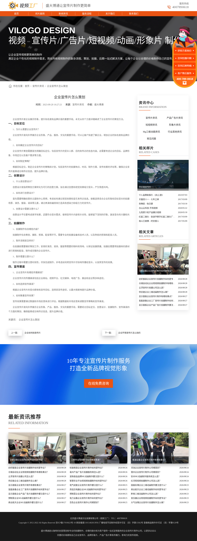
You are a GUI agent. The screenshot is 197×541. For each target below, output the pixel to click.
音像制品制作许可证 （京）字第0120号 (161, 523)
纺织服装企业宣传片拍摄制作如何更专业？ (158, 279)
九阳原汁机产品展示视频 (150, 212)
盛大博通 (45, 531)
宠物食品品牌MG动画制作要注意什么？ (87, 476)
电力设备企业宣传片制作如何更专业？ (87, 498)
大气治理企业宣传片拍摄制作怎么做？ (148, 502)
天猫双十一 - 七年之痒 (149, 199)
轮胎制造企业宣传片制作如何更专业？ (87, 468)
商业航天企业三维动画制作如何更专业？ (149, 489)
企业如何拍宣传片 (33, 333)
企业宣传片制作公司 (133, 531)
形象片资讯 (175, 125)
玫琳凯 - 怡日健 (146, 204)
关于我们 (110, 13)
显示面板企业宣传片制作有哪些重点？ (156, 296)
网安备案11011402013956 (87, 523)
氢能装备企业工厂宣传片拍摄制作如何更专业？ (158, 301)
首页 (16, 13)
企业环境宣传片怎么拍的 (129, 333)
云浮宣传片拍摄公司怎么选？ (152, 288)
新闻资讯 (63, 13)
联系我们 (133, 13)
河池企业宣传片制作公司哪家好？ (146, 468)
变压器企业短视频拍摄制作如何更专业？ (149, 498)
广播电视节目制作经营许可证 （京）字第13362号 (121, 523)
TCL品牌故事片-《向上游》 (151, 195)
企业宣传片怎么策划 (57, 86)
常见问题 (151, 138)
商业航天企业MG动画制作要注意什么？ (26, 502)
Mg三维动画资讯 (151, 132)
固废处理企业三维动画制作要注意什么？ (149, 485)
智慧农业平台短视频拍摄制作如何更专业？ (89, 481)
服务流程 (86, 13)
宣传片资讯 (38, 86)
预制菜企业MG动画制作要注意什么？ (25, 498)
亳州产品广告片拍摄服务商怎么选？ (86, 472)
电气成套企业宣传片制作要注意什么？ (87, 485)
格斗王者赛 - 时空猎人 (149, 221)
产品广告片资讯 (175, 118)
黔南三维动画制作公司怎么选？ (145, 494)
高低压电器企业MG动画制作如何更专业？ (88, 489)
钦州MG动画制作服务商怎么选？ (145, 476)
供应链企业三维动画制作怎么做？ (154, 292)
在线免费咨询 (98, 383)
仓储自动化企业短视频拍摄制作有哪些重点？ (158, 283)
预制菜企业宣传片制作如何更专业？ (86, 494)
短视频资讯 (151, 125)
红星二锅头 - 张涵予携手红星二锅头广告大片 (158, 217)
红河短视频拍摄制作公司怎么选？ (146, 481)
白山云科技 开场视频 (148, 208)
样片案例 (40, 13)
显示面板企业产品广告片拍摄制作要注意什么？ (158, 305)
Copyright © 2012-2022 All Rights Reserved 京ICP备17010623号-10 (47, 523)
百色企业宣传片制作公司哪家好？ (85, 502)
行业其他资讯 (175, 132)
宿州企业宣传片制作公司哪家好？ (146, 472)
